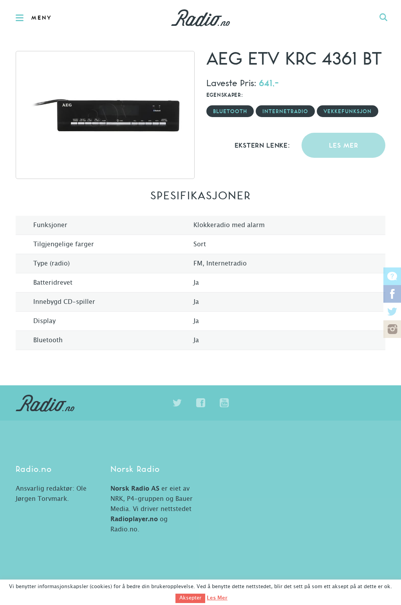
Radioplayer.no (134, 519)
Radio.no (200, 17)
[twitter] (177, 403)
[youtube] (224, 403)
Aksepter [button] (190, 598)
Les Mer (217, 598)
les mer (343, 146)
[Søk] (383, 17)
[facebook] (200, 403)
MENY (41, 18)
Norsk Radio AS (134, 489)
